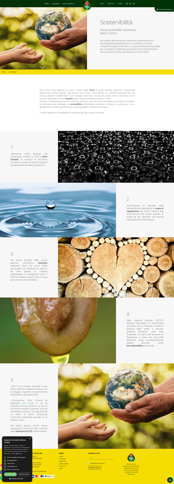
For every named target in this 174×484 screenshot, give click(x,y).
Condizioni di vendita (131, 472)
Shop (120, 3)
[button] (17, 479)
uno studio (28, 403)
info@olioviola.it (34, 467)
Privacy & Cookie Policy (131, 470)
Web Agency (131, 474)
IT (127, 4)
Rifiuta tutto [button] (24, 474)
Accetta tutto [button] (10, 474)
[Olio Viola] (87, 6)
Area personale (165, 9)
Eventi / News (64, 463)
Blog (102, 3)
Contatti (111, 3)
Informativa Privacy (97, 463)
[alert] (17, 459)
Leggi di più (18, 453)
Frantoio (62, 461)
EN (130, 4)
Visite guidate (68, 3)
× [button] (30, 438)
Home (46, 3)
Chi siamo (56, 3)
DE (134, 4)
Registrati (95, 468)
